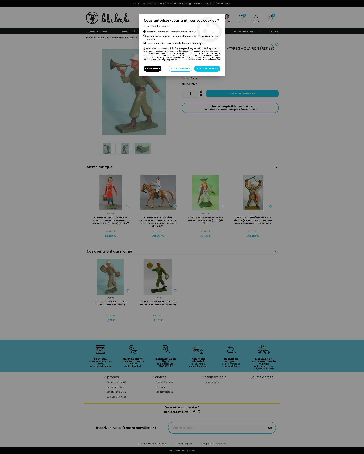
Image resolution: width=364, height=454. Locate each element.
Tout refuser (181, 68)
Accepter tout (208, 68)
